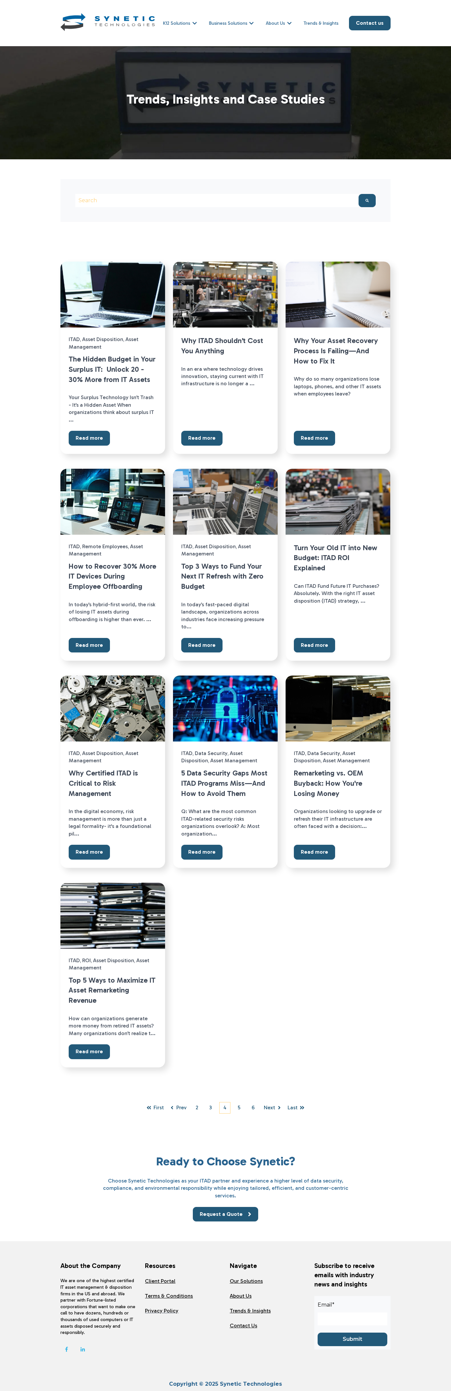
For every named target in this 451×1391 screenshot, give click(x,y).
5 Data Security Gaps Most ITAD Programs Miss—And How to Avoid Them (224, 783)
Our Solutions (246, 1281)
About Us (275, 23)
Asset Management (233, 760)
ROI (86, 960)
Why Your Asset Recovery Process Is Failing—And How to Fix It (336, 350)
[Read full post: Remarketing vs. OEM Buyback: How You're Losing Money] (338, 709)
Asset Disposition (102, 339)
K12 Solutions (176, 23)
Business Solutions (228, 23)
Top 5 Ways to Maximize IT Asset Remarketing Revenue (112, 990)
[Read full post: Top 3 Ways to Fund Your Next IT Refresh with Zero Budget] (225, 502)
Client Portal (160, 1281)
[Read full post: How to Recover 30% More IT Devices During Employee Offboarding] (112, 502)
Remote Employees (105, 546)
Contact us (370, 23)
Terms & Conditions (169, 1296)
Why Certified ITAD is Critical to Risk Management (103, 783)
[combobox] (217, 200)
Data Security (211, 753)
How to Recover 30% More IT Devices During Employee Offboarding (112, 576)
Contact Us (243, 1325)
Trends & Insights (321, 23)
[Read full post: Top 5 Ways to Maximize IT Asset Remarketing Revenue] (112, 916)
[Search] (367, 200)
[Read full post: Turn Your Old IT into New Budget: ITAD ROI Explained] (338, 502)
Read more (89, 438)
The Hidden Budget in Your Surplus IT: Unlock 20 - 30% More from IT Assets (112, 369)
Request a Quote (221, 1214)
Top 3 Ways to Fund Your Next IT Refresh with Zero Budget (222, 576)
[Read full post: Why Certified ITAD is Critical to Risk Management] (112, 709)
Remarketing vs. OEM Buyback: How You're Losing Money (328, 783)
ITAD (74, 339)
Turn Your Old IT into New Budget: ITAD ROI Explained (335, 558)
